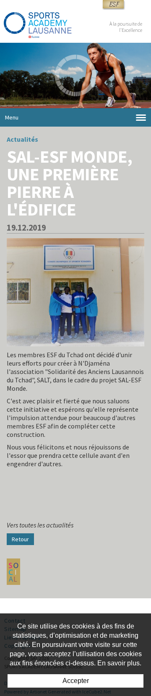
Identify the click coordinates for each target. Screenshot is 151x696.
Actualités (22, 139)
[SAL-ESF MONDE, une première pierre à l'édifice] (75, 291)
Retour (20, 539)
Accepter (75, 680)
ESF (113, 4)
